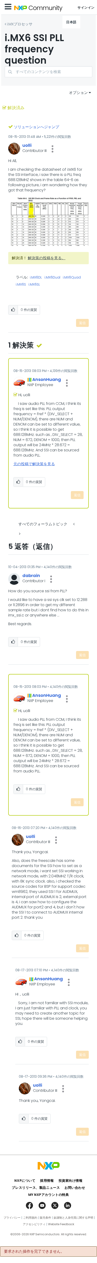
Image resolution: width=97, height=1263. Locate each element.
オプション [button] (78, 92)
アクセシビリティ (34, 1224)
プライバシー (12, 1217)
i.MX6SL (34, 285)
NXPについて (24, 1180)
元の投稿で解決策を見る (34, 464)
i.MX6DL (36, 277)
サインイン (86, 7)
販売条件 (45, 1217)
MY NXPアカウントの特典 (48, 1194)
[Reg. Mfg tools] (19, 534)
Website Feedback (61, 1224)
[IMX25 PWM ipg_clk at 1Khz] (74, 524)
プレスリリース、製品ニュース (36, 1187)
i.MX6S (21, 285)
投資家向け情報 (71, 1180)
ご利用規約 (30, 1217)
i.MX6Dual (52, 277)
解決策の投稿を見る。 (46, 258)
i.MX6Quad (72, 277)
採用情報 (47, 1180)
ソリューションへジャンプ (36, 127)
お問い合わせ (75, 1187)
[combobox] (48, 71)
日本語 (71, 22)
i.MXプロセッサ (19, 24)
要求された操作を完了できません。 (34, 1251)
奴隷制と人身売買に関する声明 (73, 1217)
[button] (52, 149)
